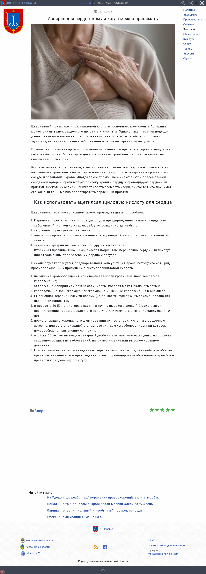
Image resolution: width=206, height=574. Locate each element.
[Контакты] (190, 3)
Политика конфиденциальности (167, 545)
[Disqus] (103, 453)
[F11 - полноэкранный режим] (202, 3)
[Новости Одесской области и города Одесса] (13, 21)
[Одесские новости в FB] (105, 547)
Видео (99, 2)
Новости (84, 2)
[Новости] (95, 529)
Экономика (190, 15)
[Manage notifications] (2, 572)
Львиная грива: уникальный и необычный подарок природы (95, 510)
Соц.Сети (121, 2)
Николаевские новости (39, 540)
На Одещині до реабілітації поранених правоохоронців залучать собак (103, 497)
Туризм (187, 49)
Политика (189, 10)
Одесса (187, 58)
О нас (151, 540)
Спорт (187, 44)
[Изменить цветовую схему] (196, 3)
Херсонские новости (38, 546)
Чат (109, 2)
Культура (189, 39)
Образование (191, 34)
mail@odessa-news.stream (163, 554)
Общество (189, 24)
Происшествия (192, 19)
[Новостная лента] (96, 547)
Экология (189, 54)
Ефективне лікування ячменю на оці (76, 517)
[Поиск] (183, 3)
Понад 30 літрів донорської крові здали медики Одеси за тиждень (100, 504)
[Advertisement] (103, 385)
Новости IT (33, 553)
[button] (103, 570)
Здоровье (189, 29)
